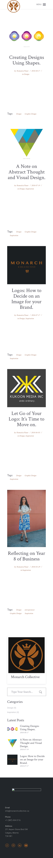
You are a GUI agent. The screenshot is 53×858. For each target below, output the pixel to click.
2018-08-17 (35, 71)
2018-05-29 (35, 567)
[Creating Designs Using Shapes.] (26, 36)
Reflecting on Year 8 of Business (26, 556)
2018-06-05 (35, 432)
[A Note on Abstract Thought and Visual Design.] (26, 142)
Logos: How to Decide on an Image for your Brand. (26, 299)
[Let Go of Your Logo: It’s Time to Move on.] (26, 388)
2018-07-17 (35, 315)
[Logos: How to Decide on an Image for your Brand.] (26, 265)
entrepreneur (30, 610)
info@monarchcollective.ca (17, 811)
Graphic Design (30, 114)
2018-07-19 (35, 185)
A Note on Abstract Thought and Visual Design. (26, 172)
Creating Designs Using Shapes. (26, 60)
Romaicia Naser (22, 71)
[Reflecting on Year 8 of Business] (26, 518)
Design (26, 74)
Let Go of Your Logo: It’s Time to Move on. (26, 419)
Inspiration (29, 189)
